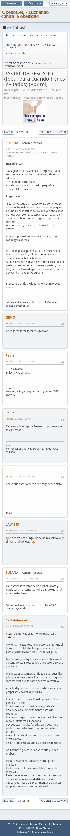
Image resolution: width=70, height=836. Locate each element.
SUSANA (12, 143)
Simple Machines (44, 828)
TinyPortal (13, 824)
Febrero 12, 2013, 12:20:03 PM (20, 418)
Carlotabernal (16, 620)
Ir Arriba (9, 800)
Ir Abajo (8, 131)
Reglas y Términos (39, 824)
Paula (10, 355)
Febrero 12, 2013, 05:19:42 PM (20, 476)
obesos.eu (11, 305)
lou (8, 470)
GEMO (10, 317)
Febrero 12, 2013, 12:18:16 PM (20, 361)
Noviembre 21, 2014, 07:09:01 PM (22, 530)
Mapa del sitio (47, 832)
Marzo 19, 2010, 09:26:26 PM (20, 148)
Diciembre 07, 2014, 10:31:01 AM (22, 578)
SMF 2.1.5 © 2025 (26, 828)
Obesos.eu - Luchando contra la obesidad (25, 14)
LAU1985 (12, 524)
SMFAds (20, 832)
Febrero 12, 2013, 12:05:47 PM (20, 323)
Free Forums (33, 832)
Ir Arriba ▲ (56, 824)
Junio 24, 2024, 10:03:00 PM (19, 626)
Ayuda (24, 824)
